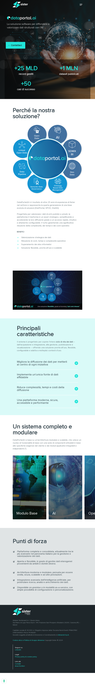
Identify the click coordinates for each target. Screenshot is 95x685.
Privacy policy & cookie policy (26, 657)
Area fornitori (20, 666)
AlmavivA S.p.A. (63, 635)
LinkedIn (18, 650)
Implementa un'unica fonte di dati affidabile (37, 376)
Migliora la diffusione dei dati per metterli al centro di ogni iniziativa (42, 363)
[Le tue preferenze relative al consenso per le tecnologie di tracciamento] (4, 681)
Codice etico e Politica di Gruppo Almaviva (28, 640)
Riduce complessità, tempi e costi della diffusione (40, 389)
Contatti (18, 664)
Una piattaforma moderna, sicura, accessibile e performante (37, 401)
